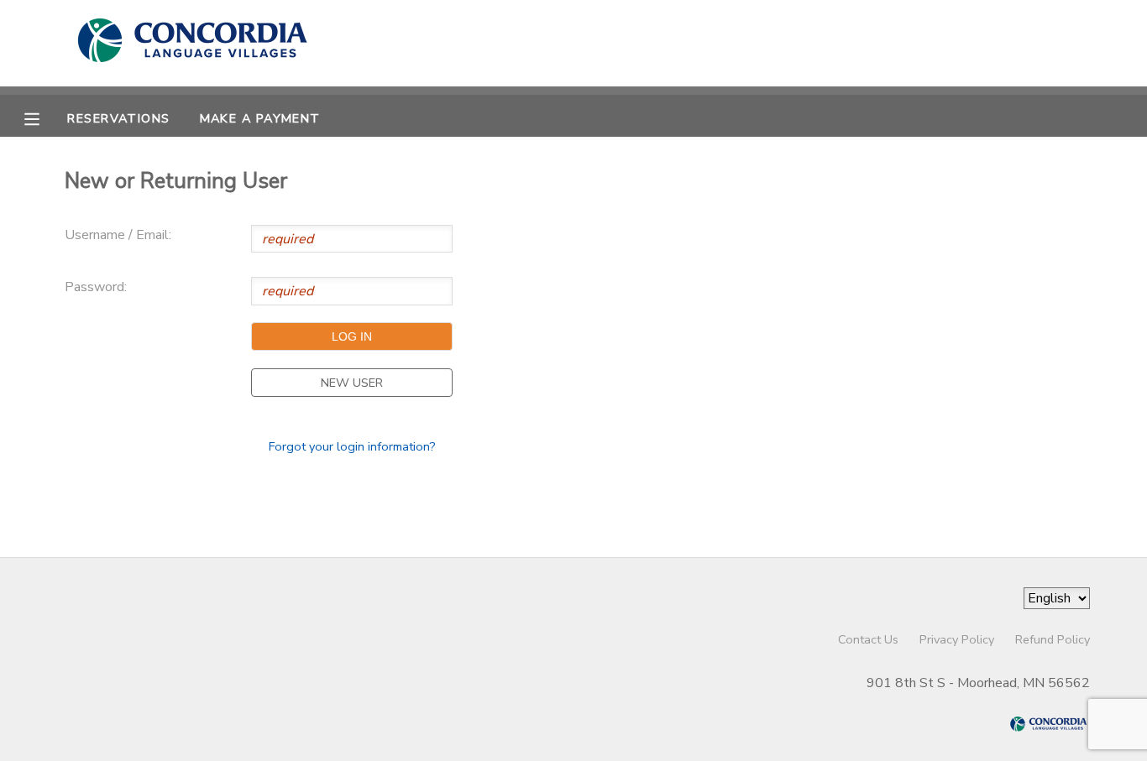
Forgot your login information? (352, 446)
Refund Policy (1052, 639)
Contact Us (868, 639)
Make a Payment (260, 118)
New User (352, 382)
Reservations (118, 118)
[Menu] (44, 117)
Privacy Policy (956, 639)
